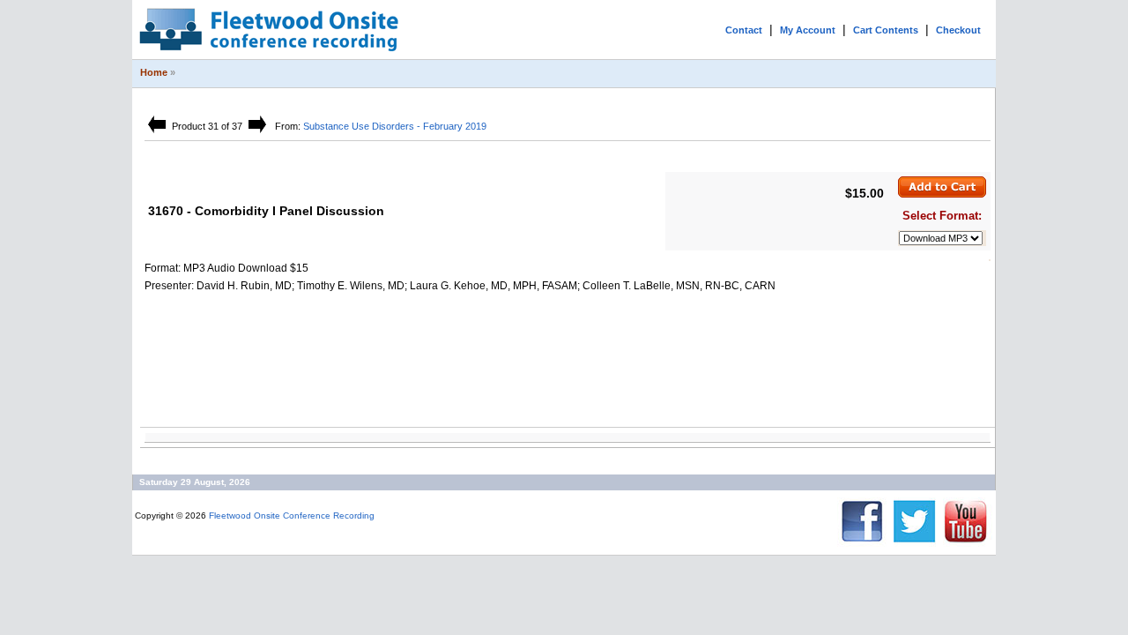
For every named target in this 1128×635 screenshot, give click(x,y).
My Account (807, 30)
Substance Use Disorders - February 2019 (394, 126)
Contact (743, 30)
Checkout (958, 30)
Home (153, 72)
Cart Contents (885, 30)
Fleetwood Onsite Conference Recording (292, 515)
